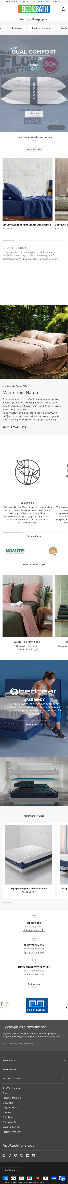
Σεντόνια (17, 28)
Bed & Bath (11, 1182)
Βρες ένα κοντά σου (34, 952)
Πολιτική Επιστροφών (34, 930)
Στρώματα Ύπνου (41, 28)
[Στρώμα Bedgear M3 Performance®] (28, 855)
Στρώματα (7, 1112)
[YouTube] (33, 1155)
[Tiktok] (10, 1155)
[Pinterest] (15, 1155)
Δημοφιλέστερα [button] (12, 1079)
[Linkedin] (27, 1155)
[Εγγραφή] (62, 1042)
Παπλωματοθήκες (11, 1122)
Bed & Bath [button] (9, 1060)
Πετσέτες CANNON (12, 1132)
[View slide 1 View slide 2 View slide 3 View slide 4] (34, 83)
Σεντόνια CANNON (12, 1127)
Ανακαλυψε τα (34, 725)
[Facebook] (4, 1155)
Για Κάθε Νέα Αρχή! (12, 1088)
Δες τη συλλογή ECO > (16, 427)
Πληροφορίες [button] (10, 1069)
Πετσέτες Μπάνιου (12, 1098)
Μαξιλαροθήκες (10, 1107)
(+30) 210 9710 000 (34, 974)
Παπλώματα (8, 1117)
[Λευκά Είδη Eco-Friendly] (34, 342)
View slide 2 (54, 127)
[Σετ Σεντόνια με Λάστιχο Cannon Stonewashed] (28, 189)
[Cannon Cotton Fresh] (28, 606)
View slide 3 (58, 127)
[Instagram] (21, 1155)
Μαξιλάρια (8, 1102)
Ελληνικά (10, 1170)
